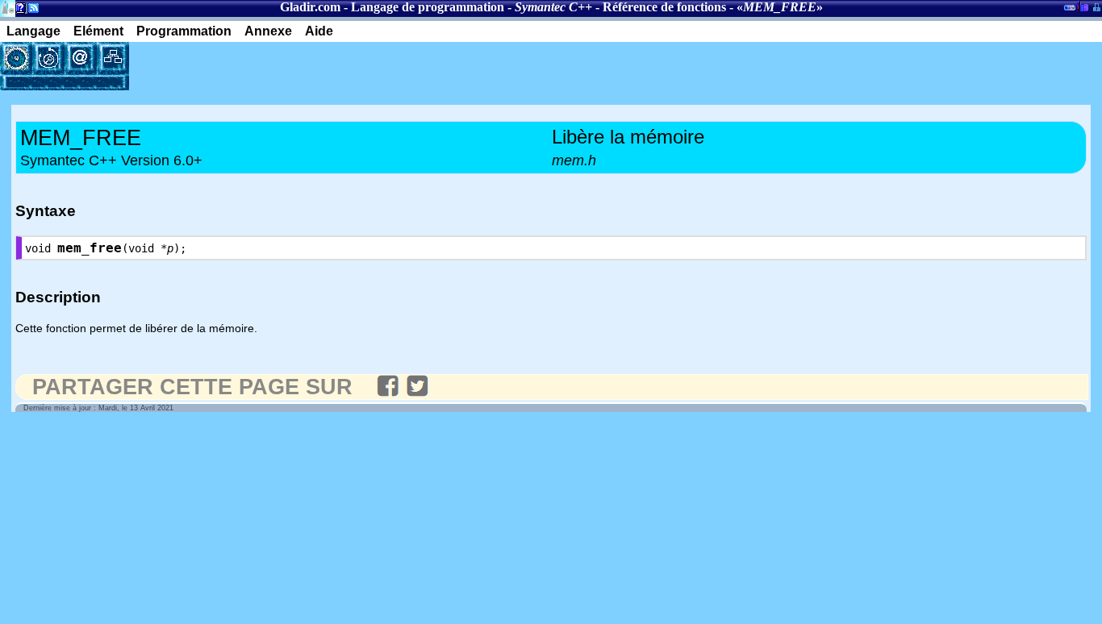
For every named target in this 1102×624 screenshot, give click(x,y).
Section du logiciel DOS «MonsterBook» (1069, 10)
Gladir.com (310, 7)
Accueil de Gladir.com (7, 7)
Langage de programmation (427, 7)
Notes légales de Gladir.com (18, 11)
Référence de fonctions (664, 7)
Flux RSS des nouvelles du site (30, 11)
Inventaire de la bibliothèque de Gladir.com (1082, 5)
